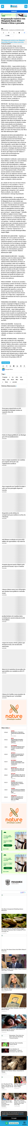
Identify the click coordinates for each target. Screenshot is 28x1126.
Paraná (14, 11)
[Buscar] (25, 6)
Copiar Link (6, 362)
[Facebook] (8, 33)
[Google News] (24, 33)
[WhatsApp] (6, 1123)
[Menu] (2, 6)
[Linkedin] (17, 366)
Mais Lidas (6, 724)
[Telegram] (19, 33)
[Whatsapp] (3, 33)
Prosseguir (14, 1118)
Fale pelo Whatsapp (14, 1123)
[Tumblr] (24, 366)
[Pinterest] (21, 366)
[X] (14, 33)
